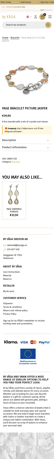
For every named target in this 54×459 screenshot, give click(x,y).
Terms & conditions (12, 307)
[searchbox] (24, 25)
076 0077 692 (13, 249)
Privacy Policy (9, 314)
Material (7, 275)
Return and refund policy (15, 310)
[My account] (35, 16)
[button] (48, 25)
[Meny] (50, 17)
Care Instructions (11, 272)
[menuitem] (29, 17)
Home (5, 37)
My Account (8, 291)
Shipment (8, 303)
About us (7, 279)
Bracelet (14, 37)
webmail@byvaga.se (17, 245)
